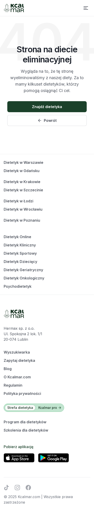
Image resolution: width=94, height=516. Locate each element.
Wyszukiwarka (17, 352)
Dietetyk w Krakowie (22, 181)
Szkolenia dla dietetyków (26, 430)
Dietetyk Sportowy (20, 253)
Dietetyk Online (17, 236)
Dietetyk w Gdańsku (21, 170)
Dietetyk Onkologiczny (24, 278)
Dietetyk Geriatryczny (23, 270)
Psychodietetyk (17, 286)
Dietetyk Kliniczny (20, 245)
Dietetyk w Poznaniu (22, 220)
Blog (8, 368)
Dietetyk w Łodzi (18, 201)
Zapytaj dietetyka (19, 360)
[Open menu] (85, 8)
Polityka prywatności (22, 393)
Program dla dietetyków (25, 422)
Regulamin (13, 385)
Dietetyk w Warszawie (23, 162)
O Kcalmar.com (17, 377)
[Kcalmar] (14, 8)
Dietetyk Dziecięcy (20, 261)
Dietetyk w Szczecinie (23, 190)
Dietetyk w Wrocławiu (23, 209)
